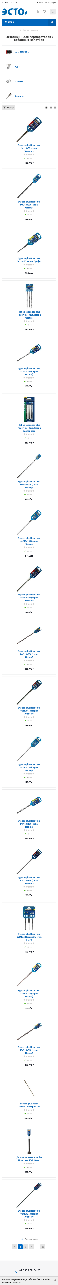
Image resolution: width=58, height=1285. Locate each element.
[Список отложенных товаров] (44, 12)
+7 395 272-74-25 (9, 2)
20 (43, 1247)
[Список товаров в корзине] (53, 13)
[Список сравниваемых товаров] (38, 13)
